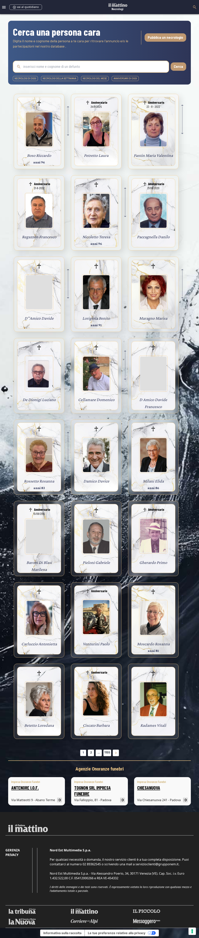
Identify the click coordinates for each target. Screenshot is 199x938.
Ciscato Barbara (96, 725)
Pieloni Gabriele (96, 562)
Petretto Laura (96, 155)
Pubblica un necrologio (165, 37)
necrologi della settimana (59, 78)
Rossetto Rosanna (39, 481)
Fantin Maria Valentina (153, 155)
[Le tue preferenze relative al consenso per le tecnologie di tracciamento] (192, 931)
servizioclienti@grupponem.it (157, 864)
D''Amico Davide (39, 318)
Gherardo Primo (153, 562)
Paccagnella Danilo (153, 236)
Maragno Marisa (153, 318)
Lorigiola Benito (96, 318)
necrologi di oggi (25, 78)
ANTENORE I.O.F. (25, 787)
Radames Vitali (153, 725)
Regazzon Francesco (39, 236)
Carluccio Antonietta (39, 643)
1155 (107, 752)
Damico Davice (96, 481)
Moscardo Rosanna (153, 643)
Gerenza (12, 850)
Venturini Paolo (96, 643)
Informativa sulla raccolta (62, 933)
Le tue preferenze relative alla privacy (116, 933)
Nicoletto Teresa (96, 236)
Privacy (11, 855)
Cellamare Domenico (96, 399)
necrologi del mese (95, 78)
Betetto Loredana (39, 725)
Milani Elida (153, 481)
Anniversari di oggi (125, 78)
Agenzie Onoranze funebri (99, 769)
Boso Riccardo (39, 155)
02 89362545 (92, 864)
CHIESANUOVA (148, 787)
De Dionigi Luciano (39, 399)
